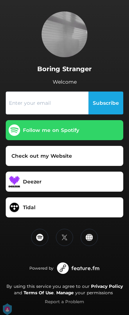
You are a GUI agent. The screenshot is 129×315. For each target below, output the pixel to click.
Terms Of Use (39, 292)
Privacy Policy (107, 286)
